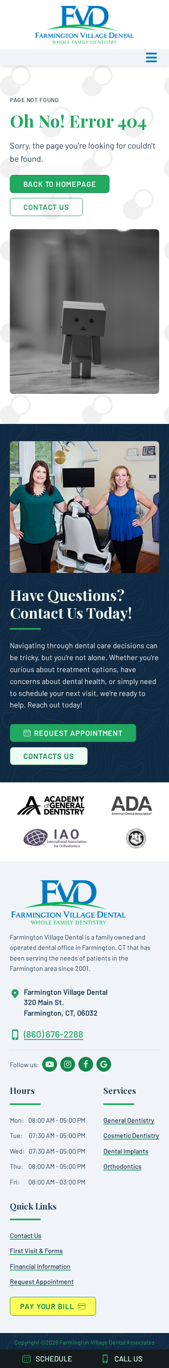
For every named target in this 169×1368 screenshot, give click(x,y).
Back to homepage (59, 183)
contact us (46, 207)
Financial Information (40, 1266)
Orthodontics (122, 1166)
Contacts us (48, 756)
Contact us (25, 1235)
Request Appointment (42, 1281)
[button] (84, 57)
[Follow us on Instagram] (67, 1064)
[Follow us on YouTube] (49, 1064)
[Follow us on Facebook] (85, 1064)
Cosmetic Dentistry (131, 1135)
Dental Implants (125, 1151)
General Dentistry (128, 1120)
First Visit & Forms (36, 1250)
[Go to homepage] (68, 902)
